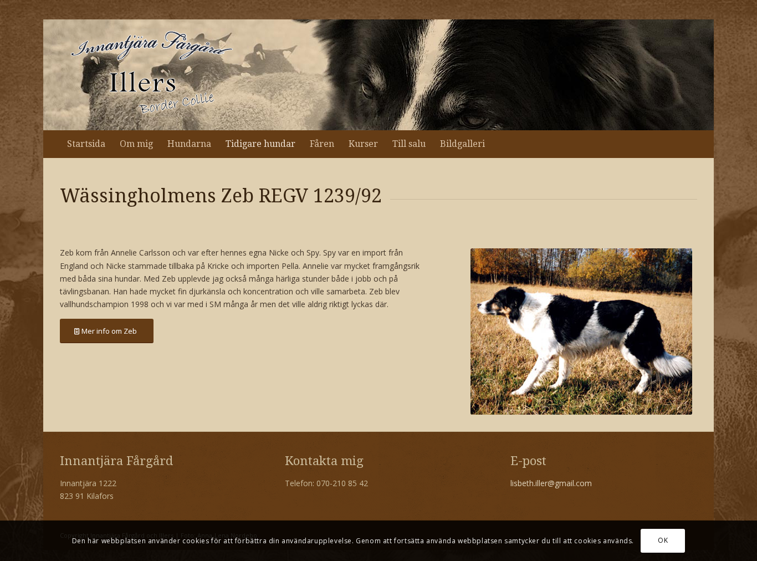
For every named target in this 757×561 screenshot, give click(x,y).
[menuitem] (86, 144)
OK (663, 540)
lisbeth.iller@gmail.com (551, 483)
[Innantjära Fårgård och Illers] (151, 74)
